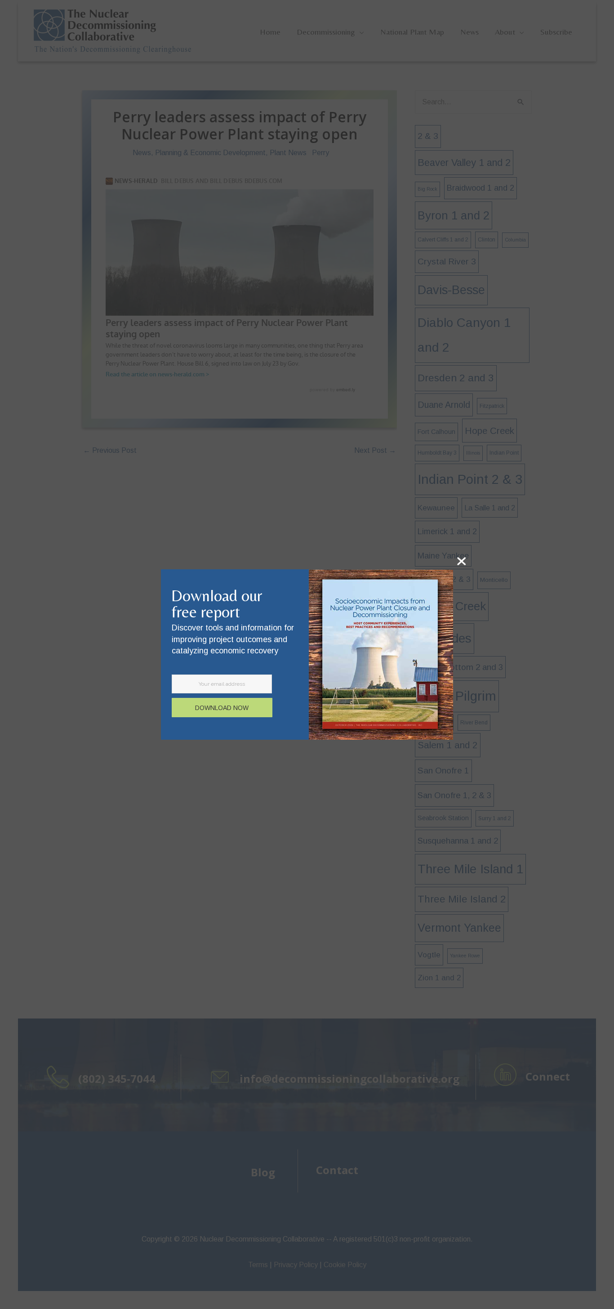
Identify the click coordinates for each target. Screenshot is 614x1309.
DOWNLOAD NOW (222, 707)
